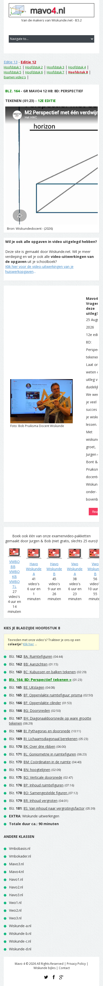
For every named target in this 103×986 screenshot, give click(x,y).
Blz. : (30, 656)
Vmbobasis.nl (19, 848)
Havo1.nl (16, 879)
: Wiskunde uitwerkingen (34, 816)
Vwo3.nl (15, 918)
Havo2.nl (16, 887)
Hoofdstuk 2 (34, 67)
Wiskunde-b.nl (20, 933)
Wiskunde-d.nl (20, 949)
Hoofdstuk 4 (77, 67)
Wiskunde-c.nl (20, 941)
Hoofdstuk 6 (34, 72)
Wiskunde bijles (45, 968)
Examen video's (15, 77)
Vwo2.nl (15, 910)
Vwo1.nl (15, 902)
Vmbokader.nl (20, 856)
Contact (64, 968)
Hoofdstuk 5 (12, 72)
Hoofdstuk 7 (55, 72)
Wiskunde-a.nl (20, 925)
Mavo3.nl (16, 864)
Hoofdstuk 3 (55, 67)
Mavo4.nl (16, 871)
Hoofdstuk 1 (12, 67)
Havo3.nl (16, 894)
